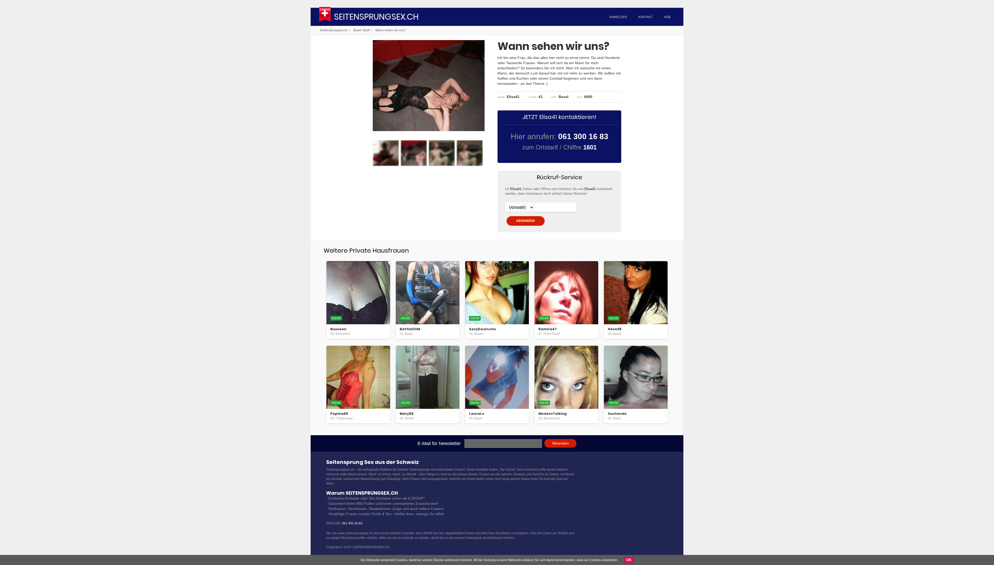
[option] (386, 153)
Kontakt (645, 17)
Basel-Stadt (361, 30)
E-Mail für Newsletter (439, 443)
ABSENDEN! (525, 221)
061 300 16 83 (352, 523)
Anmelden (618, 17)
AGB (667, 17)
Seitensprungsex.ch (376, 17)
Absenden (560, 443)
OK (629, 560)
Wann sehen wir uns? (390, 30)
